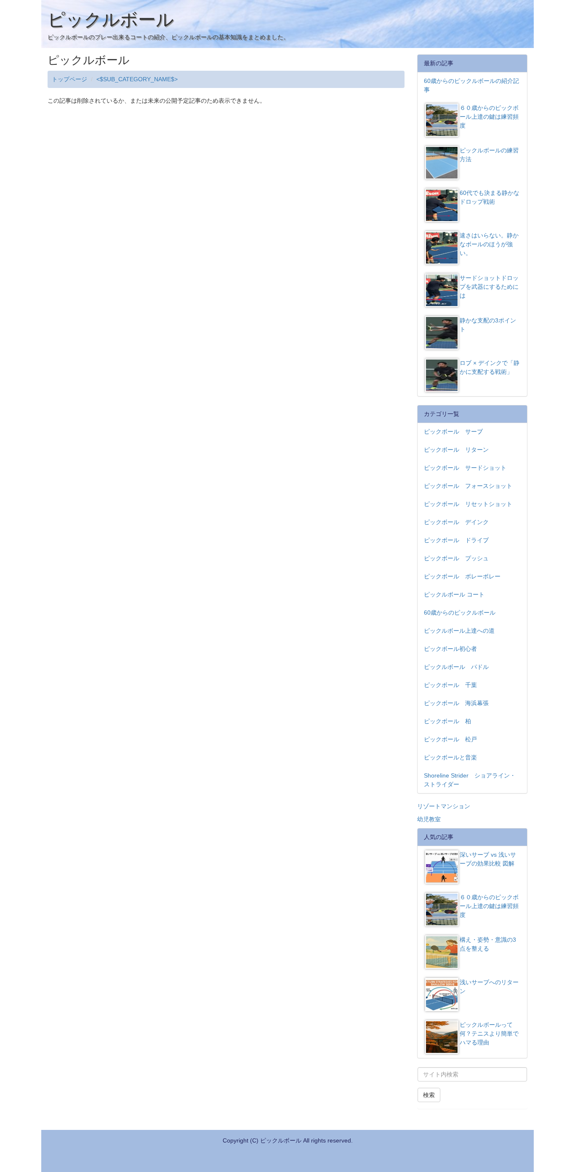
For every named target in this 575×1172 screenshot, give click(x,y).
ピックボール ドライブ (456, 540)
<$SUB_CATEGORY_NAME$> (137, 79)
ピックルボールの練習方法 (489, 154)
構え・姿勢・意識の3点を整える (488, 944)
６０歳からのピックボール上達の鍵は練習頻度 (489, 116)
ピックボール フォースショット (468, 485)
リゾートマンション (443, 806)
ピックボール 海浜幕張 (456, 703)
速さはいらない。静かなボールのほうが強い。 (489, 244)
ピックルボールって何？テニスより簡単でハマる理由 (489, 1033)
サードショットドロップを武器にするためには (489, 286)
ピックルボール (111, 19)
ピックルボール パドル (456, 666)
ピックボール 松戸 (450, 739)
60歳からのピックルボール (459, 612)
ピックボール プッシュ (456, 558)
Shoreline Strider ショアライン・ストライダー (470, 780)
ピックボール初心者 (450, 648)
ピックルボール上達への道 (459, 630)
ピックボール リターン (456, 449)
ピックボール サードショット (465, 467)
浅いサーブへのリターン (489, 986)
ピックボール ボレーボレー (462, 576)
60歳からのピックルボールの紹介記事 (471, 85)
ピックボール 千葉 (450, 685)
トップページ (69, 79)
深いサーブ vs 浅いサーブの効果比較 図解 (488, 859)
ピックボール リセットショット (468, 504)
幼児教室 (429, 819)
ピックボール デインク (456, 522)
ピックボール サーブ (453, 431)
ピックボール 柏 (447, 721)
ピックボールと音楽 (450, 757)
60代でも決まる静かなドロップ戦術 (489, 197)
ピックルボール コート (454, 594)
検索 (429, 1095)
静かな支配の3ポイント (488, 325)
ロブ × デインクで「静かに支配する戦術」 (489, 367)
